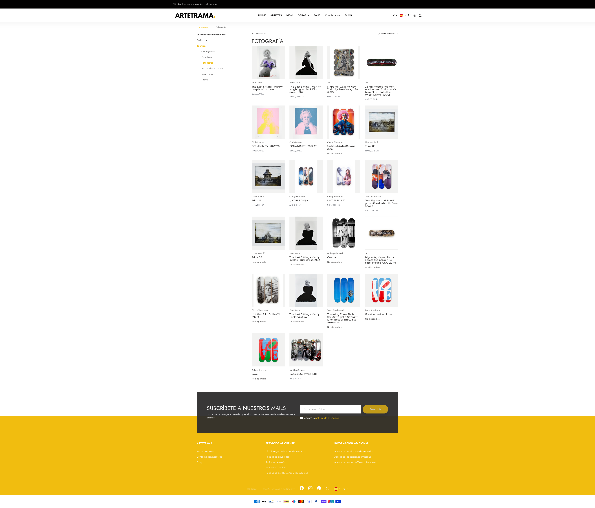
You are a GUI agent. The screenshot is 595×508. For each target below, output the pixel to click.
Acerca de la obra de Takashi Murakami (355, 462)
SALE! (317, 15)
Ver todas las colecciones (211, 34)
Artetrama (204, 443)
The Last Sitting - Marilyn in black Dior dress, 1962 (305, 259)
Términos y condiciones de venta (284, 451)
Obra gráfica (208, 51)
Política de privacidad (277, 456)
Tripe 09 (370, 146)
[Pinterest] (319, 488)
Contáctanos (332, 15)
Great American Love (378, 314)
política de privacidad (327, 418)
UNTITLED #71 (336, 200)
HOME (262, 15)
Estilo (200, 40)
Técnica (201, 46)
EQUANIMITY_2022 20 (303, 146)
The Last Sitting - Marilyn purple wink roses (267, 88)
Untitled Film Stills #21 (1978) (266, 316)
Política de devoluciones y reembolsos (287, 472)
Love (255, 373)
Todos (204, 79)
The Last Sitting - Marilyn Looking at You (305, 316)
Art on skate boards (212, 68)
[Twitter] (327, 488)
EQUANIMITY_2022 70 (266, 146)
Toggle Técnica (209, 46)
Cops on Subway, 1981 (303, 373)
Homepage (203, 27)
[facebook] (302, 488)
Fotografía (207, 62)
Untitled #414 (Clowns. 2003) (341, 147)
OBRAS (302, 15)
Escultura (206, 57)
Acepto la (321, 418)
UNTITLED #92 (298, 200)
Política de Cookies (276, 467)
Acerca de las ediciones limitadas (352, 456)
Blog (199, 462)
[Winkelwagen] (420, 15)
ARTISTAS (276, 15)
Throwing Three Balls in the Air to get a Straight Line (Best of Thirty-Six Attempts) (342, 318)
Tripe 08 (257, 257)
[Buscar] (409, 15)
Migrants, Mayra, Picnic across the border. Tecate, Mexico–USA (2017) (380, 260)
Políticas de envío (275, 462)
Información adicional (351, 443)
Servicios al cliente (280, 443)
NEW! (289, 15)
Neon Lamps (208, 74)
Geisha (331, 257)
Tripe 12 (256, 200)
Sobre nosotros (205, 451)
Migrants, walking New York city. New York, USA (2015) (342, 89)
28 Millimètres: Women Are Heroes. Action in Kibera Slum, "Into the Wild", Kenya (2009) (380, 90)
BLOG (348, 15)
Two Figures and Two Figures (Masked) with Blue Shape (381, 203)
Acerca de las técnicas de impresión (354, 451)
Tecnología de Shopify (282, 489)
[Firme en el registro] (415, 15)
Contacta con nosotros (209, 456)
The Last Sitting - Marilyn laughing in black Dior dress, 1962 (305, 89)
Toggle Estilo (206, 40)
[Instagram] (310, 488)
